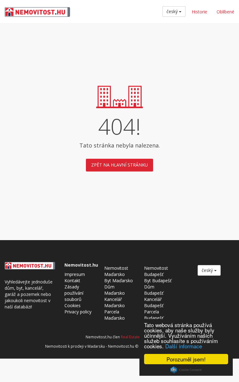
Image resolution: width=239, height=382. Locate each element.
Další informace (183, 346)
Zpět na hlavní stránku (119, 165)
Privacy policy (77, 312)
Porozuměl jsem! (186, 359)
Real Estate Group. (137, 336)
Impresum (74, 274)
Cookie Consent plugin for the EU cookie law (186, 369)
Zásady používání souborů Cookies (73, 296)
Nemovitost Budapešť (156, 271)
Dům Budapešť (153, 290)
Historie (199, 12)
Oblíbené (225, 12)
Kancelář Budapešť (153, 302)
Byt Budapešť (157, 280)
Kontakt (72, 280)
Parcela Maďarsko (114, 315)
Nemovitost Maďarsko (116, 271)
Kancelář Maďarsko (114, 302)
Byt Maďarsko (118, 280)
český (172, 11)
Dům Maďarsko (114, 290)
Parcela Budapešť (153, 315)
